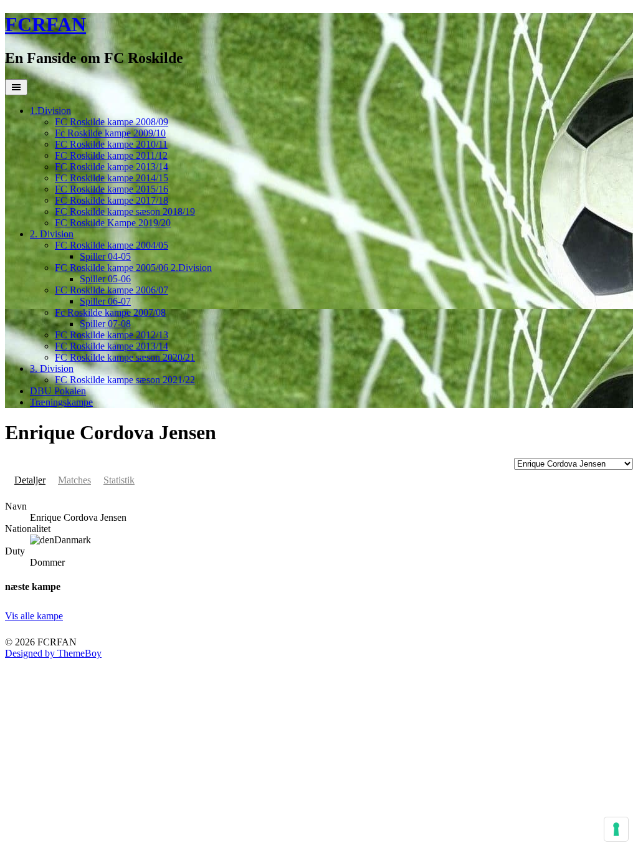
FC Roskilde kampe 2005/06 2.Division (133, 267)
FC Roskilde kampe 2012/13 (111, 335)
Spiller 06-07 (105, 301)
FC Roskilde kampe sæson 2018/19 (125, 211)
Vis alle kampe (34, 616)
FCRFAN (45, 24)
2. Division (52, 234)
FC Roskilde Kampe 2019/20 (113, 222)
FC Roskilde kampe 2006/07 (111, 290)
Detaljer (29, 480)
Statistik (119, 480)
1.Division (50, 110)
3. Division (52, 368)
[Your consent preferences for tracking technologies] (616, 829)
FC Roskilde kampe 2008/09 (111, 121)
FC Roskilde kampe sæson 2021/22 (125, 379)
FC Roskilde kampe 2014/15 (111, 178)
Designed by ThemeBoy (53, 653)
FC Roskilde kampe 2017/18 (111, 200)
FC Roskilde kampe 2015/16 (111, 189)
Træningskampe (61, 402)
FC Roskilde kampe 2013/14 (111, 166)
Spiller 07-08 (105, 323)
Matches (74, 480)
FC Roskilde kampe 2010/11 (111, 144)
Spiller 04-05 (105, 256)
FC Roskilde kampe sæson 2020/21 (125, 357)
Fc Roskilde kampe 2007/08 (110, 312)
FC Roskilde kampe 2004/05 (111, 245)
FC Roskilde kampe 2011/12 (111, 155)
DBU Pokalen (58, 391)
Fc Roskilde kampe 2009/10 (110, 133)
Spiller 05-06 (105, 278)
